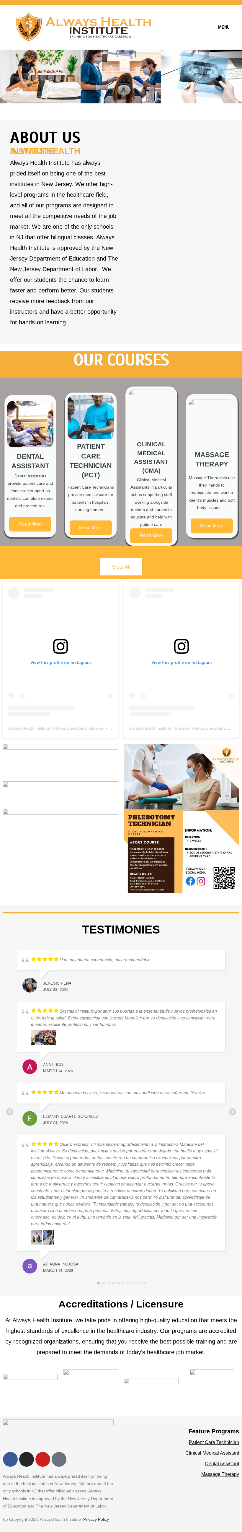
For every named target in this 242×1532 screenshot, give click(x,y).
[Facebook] (10, 1459)
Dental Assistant (222, 1463)
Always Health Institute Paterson (159, 728)
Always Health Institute (29, 728)
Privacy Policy (96, 1519)
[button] (130, 818)
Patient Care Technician (214, 1442)
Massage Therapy (220, 1474)
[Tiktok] (59, 1459)
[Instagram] (26, 1459)
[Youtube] (42, 1459)
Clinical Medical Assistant (212, 1452)
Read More (30, 523)
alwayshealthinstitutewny (80, 728)
